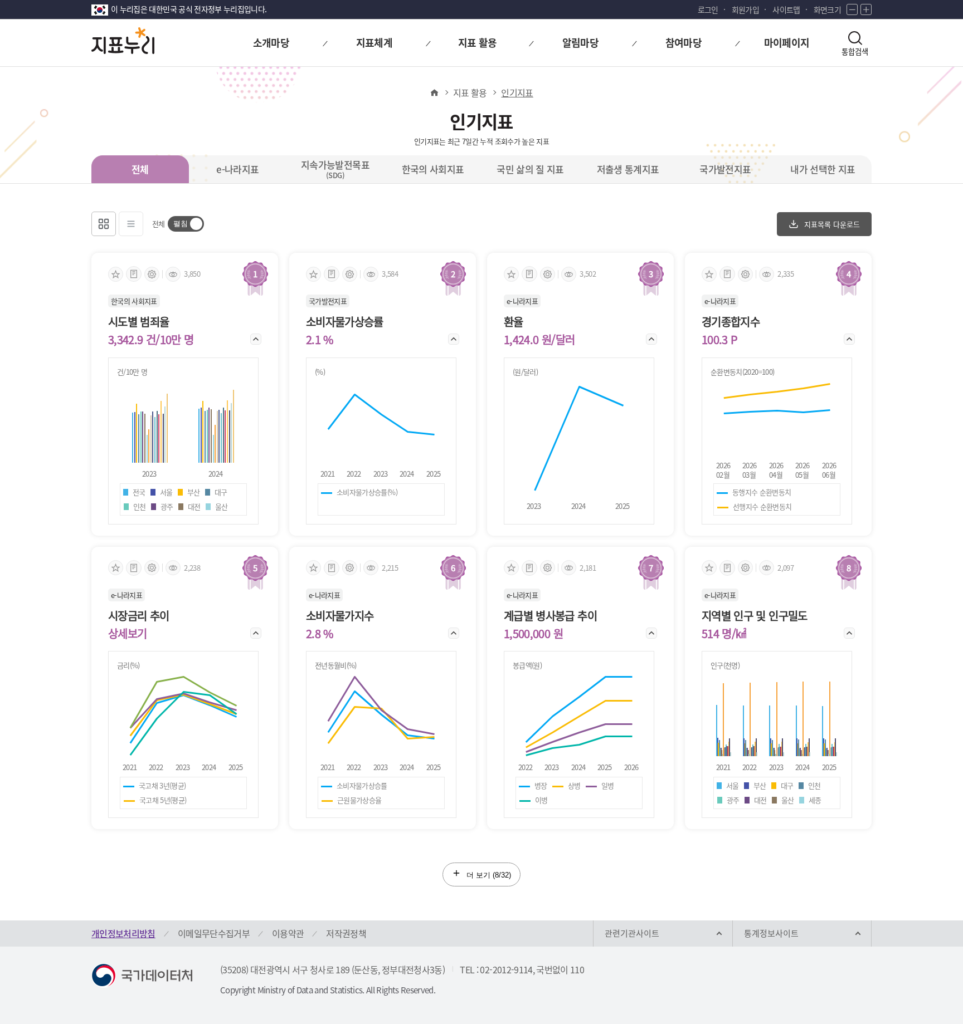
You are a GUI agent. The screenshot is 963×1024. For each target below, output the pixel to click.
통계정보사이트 (771, 933)
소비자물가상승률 (344, 322)
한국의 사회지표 (433, 169)
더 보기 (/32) (487, 875)
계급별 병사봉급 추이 (550, 616)
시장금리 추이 (138, 616)
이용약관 (288, 933)
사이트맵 (786, 9)
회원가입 (745, 9)
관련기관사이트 (632, 933)
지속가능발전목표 (335, 169)
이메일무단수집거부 (214, 933)
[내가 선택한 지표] (115, 274)
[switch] (186, 224)
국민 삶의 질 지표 (530, 169)
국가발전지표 (725, 169)
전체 (140, 169)
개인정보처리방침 (123, 933)
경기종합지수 (731, 322)
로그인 (708, 9)
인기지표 (517, 92)
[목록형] (131, 224)
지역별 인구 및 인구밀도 (755, 616)
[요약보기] (134, 274)
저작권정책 (346, 933)
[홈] (434, 92)
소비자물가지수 (339, 616)
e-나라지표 (237, 169)
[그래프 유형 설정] (151, 274)
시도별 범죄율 (138, 322)
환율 (513, 322)
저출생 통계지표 (628, 169)
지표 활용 (470, 92)
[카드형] (103, 224)
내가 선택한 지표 (822, 169)
